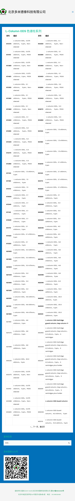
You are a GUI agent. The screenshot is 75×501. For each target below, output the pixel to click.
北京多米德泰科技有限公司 (27, 12)
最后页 (42, 427)
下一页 (35, 427)
